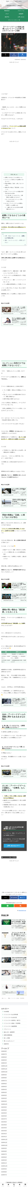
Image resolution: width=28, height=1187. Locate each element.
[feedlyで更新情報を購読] (7, 905)
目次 (12, 174)
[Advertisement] (14, 77)
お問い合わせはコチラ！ (14, 845)
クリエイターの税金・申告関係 (9, 857)
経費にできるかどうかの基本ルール (13, 177)
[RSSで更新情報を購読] (20, 905)
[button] (25, 578)
